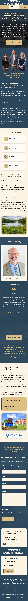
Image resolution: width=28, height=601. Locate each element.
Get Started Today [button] (14, 42)
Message (4, 491)
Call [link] (24, 7)
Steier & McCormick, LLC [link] (10, 594)
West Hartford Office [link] (11, 539)
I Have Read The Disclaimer (12, 513)
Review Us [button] (9, 571)
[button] (5, 7)
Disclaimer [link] (5, 595)
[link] (14, 2)
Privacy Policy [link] (16, 595)
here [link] (15, 357)
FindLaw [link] (21, 597)
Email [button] (15, 7)
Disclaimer (5, 509)
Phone (4, 483)
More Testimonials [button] (14, 337)
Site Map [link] (10, 595)
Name (3, 468)
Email (4, 476)
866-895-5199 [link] (9, 390)
